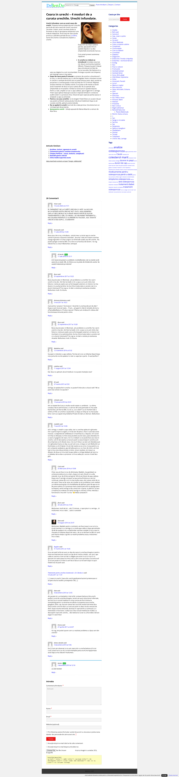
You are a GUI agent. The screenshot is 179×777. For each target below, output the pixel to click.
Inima (114, 79)
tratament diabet (126, 184)
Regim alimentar (118, 108)
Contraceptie (116, 48)
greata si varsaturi (113, 167)
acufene (74, 36)
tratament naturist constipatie (116, 187)
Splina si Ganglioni (118, 128)
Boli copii (115, 32)
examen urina (131, 165)
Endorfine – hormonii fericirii (122, 61)
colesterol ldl (126, 154)
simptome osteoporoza (119, 179)
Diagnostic (116, 57)
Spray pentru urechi (57, 109)
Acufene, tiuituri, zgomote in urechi (63, 149)
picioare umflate (115, 177)
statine (132, 179)
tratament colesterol (113, 184)
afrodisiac (111, 148)
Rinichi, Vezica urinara (120, 114)
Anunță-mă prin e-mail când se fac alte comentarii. (65, 743)
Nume (48, 709)
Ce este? (115, 40)
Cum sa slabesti (117, 50)
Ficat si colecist (117, 67)
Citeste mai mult (173, 775)
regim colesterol (123, 177)
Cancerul (115, 34)
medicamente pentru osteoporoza (118, 173)
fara (113, 65)
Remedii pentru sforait (58, 156)
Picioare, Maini (117, 100)
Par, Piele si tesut (118, 98)
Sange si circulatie (118, 120)
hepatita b (127, 167)
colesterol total (132, 158)
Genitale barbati (118, 71)
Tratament (116, 136)
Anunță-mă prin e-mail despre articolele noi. (63, 747)
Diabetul (115, 55)
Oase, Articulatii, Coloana (121, 89)
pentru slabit (126, 174)
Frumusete (116, 69)
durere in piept (127, 160)
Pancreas (115, 96)
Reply (50, 223)
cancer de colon (112, 154)
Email (48, 717)
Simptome (116, 126)
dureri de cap (121, 163)
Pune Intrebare (101, 5)
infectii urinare (123, 169)
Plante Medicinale (122, 112)
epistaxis (125, 165)
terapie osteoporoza (113, 182)
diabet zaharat (112, 160)
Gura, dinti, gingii (118, 75)
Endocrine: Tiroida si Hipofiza (122, 59)
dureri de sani (112, 165)
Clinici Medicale (117, 42)
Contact (117, 5)
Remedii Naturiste (118, 110)
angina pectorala (129, 151)
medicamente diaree (132, 169)
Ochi (114, 91)
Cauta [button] (125, 19)
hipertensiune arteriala (114, 169)
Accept (164, 775)
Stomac (115, 132)
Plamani (115, 102)
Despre (110, 5)
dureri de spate (119, 165)
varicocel (129, 192)
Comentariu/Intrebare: (54, 686)
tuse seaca (124, 192)
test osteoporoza (126, 181)
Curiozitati (116, 52)
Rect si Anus (116, 106)
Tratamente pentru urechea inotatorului (65, 151)
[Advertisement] (62, 55)
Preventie (115, 104)
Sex (113, 124)
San (113, 118)
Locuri (114, 83)
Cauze (114, 38)
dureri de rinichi (131, 163)
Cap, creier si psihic (119, 36)
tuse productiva (117, 192)
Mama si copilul (117, 85)
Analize (114, 30)
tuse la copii (130, 190)
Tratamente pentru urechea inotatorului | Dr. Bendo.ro (65, 573)
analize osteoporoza (117, 149)
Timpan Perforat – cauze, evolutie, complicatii (67, 154)
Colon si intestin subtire (120, 44)
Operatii (115, 93)
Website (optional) (52, 724)
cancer (134, 151)
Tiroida (114, 134)
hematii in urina (121, 167)
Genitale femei (117, 73)
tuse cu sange (124, 190)
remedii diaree (130, 177)
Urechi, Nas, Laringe (119, 139)
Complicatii (116, 46)
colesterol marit (118, 157)
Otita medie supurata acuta (60, 158)
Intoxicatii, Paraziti (118, 81)
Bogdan (56, 547)
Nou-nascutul (117, 87)
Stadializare (116, 130)
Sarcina (115, 122)
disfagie (118, 160)
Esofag (114, 63)
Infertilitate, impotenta (120, 77)
